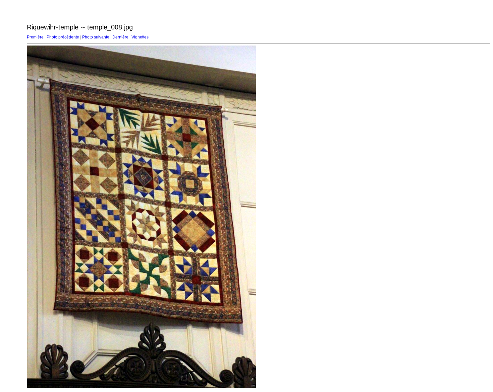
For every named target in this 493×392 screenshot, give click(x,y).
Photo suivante (95, 37)
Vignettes (140, 37)
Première (35, 37)
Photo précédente (63, 37)
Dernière (120, 37)
